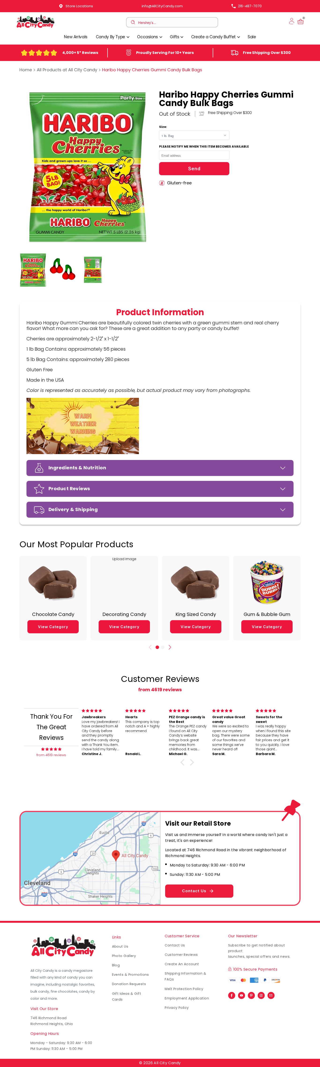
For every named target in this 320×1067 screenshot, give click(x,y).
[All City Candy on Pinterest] (251, 994)
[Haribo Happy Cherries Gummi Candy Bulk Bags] (86, 167)
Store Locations (79, 6)
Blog (116, 965)
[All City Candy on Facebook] (231, 994)
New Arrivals (75, 37)
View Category (53, 626)
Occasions (148, 37)
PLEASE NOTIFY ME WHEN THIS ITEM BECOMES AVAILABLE (204, 146)
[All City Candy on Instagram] (261, 994)
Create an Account (182, 964)
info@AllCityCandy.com (162, 6)
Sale (252, 37)
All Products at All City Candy (67, 70)
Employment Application (187, 998)
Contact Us (194, 891)
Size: (163, 127)
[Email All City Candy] (271, 994)
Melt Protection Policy (184, 989)
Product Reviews (69, 488)
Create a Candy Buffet (214, 37)
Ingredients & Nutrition (77, 467)
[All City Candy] (36, 27)
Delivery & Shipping (73, 509)
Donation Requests (129, 984)
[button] (157, 647)
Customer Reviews (181, 954)
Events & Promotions (130, 974)
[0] (300, 24)
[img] (51, 749)
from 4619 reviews (160, 689)
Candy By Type (111, 37)
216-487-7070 (250, 6)
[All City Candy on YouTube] (241, 994)
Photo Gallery (124, 955)
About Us (120, 946)
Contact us (175, 945)
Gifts (175, 37)
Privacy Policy (177, 1007)
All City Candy (167, 1063)
